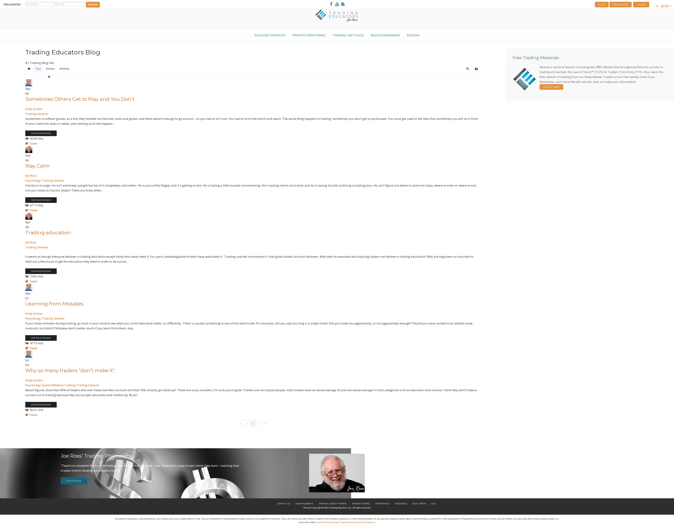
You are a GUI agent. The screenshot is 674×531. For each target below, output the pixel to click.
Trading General (36, 114)
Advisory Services (269, 35)
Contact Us (283, 503)
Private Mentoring (309, 35)
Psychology (33, 180)
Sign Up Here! (551, 87)
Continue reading (41, 133)
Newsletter (620, 4)
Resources (401, 503)
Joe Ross (31, 176)
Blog (601, 4)
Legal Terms (419, 503)
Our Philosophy (304, 503)
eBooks (413, 35)
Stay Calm (37, 166)
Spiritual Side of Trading (333, 503)
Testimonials (382, 503)
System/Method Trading (58, 385)
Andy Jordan (33, 109)
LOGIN (641, 4)
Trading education (48, 233)
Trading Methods (348, 35)
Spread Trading (361, 503)
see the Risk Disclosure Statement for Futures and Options (346, 522)
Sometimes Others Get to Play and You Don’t (79, 99)
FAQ (433, 503)
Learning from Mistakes (54, 304)
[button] (467, 68)
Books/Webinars (385, 35)
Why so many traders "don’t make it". (70, 370)
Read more (74, 481)
